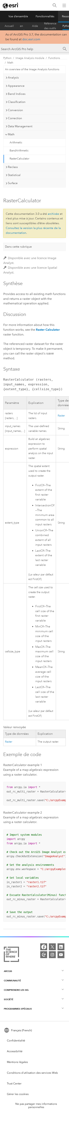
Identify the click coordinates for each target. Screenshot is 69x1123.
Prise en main (23, 26)
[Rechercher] (54, 5)
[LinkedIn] (61, 946)
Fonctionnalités (45, 16)
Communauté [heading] (12, 980)
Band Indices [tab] (16, 94)
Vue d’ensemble (18, 16)
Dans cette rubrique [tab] (18, 246)
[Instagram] (52, 954)
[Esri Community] (43, 954)
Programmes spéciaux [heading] (18, 1008)
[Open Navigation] (64, 5)
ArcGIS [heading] (8, 971)
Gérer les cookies (18, 1094)
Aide (35, 26)
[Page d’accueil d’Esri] (11, 5)
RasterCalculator (19, 158)
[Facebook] (43, 946)
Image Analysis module (30, 58)
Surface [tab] (13, 183)
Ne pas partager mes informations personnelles (36, 1105)
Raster (61, 415)
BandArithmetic (19, 150)
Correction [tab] (15, 118)
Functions (54, 58)
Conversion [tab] (15, 110)
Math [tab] (11, 134)
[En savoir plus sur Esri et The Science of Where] (11, 955)
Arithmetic (16, 142)
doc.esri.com (31, 39)
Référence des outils (50, 26)
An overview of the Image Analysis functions (32, 69)
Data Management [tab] (20, 126)
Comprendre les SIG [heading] (16, 989)
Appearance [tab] (16, 86)
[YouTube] (61, 954)
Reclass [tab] (13, 167)
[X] (52, 946)
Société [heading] (8, 999)
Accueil (9, 26)
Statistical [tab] (14, 175)
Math (10, 62)
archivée (53, 214)
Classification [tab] (16, 102)
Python (7, 58)
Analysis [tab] (13, 77)
